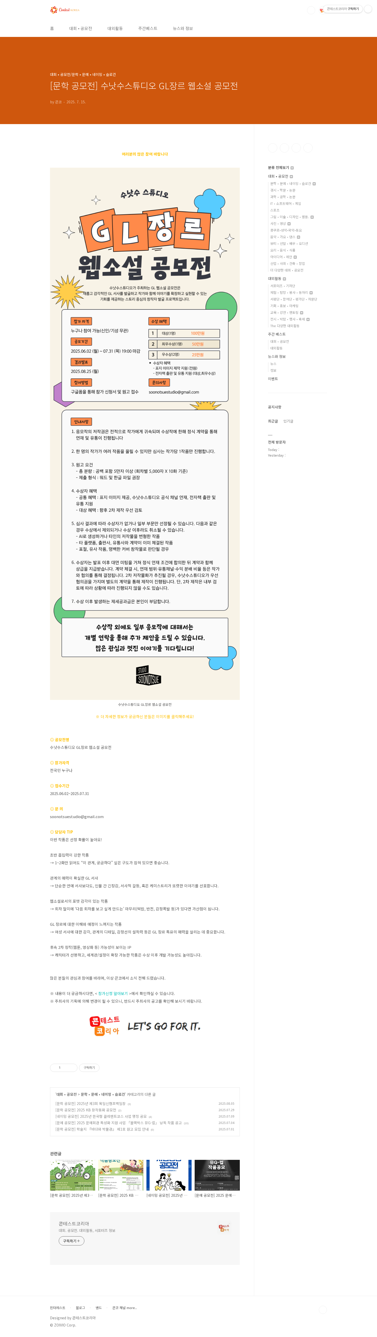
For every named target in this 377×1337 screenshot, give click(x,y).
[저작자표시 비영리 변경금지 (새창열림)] (106, 1068)
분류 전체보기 (279, 167)
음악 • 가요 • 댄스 (283, 236)
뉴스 (273, 363)
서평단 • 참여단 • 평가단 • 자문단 (293, 299)
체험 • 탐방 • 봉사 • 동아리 (289, 292)
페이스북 (272, 148)
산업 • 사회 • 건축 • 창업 (287, 263)
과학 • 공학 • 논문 (282, 196)
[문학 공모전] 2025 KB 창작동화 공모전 (85, 1109)
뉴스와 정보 (183, 28)
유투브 (308, 148)
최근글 (273, 421)
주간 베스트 (277, 334)
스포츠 (275, 210)
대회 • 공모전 (80, 28)
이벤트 (273, 378)
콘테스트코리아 (74, 1223)
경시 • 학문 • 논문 (282, 190)
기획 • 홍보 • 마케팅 (284, 305)
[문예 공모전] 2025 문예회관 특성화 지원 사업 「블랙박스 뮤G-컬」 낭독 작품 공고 (118, 1122)
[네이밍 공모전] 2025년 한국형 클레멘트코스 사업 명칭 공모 (101, 1116)
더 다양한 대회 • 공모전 (286, 270)
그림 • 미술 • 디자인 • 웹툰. (290, 216)
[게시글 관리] (71, 1068)
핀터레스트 (57, 1308)
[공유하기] (65, 1068)
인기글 (288, 421)
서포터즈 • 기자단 (282, 285)
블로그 (80, 1308)
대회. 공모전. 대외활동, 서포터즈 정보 (87, 1230)
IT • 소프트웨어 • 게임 (285, 203)
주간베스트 (147, 28)
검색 (311, 10)
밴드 (99, 1308)
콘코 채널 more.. (124, 1308)
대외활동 (115, 28)
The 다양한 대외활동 (285, 325)
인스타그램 (284, 148)
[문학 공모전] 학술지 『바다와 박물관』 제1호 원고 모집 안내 (102, 1129)
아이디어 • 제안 (281, 256)
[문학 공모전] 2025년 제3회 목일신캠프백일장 (90, 1103)
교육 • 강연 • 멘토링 (285, 312)
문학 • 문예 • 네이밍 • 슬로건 (103, 1094)
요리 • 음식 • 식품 (282, 250)
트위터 (296, 148)
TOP (323, 1310)
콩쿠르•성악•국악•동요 (286, 230)
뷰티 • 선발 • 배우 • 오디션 (289, 243)
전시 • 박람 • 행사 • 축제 (288, 319)
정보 (273, 370)
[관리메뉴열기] (368, 9)
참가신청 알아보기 (113, 993)
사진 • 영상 (278, 223)
